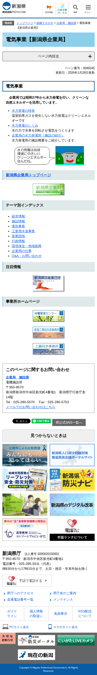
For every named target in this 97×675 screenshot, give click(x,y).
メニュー (88, 8)
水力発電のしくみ (25, 125)
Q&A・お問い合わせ (27, 256)
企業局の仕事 (22, 251)
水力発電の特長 (23, 110)
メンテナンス (63, 599)
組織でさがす (44, 23)
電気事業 (18, 226)
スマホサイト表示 (65, 627)
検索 (75, 8)
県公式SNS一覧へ (69, 422)
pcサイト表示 (19, 627)
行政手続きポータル (62, 8)
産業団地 (18, 236)
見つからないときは (49, 435)
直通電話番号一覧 (20, 599)
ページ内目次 (48, 56)
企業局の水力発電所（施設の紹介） (38, 135)
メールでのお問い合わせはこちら (30, 407)
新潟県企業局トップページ (28, 175)
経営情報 (18, 216)
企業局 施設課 (66, 23)
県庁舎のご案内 (64, 593)
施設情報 (18, 221)
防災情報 (49, 8)
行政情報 (18, 241)
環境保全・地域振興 (26, 246)
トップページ (24, 23)
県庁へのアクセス (20, 593)
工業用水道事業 (23, 231)
